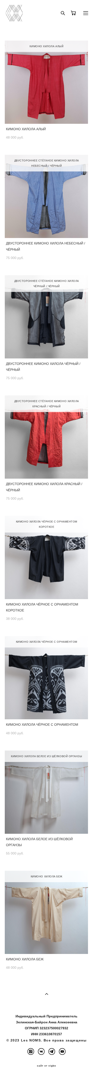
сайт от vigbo (46, 1066)
